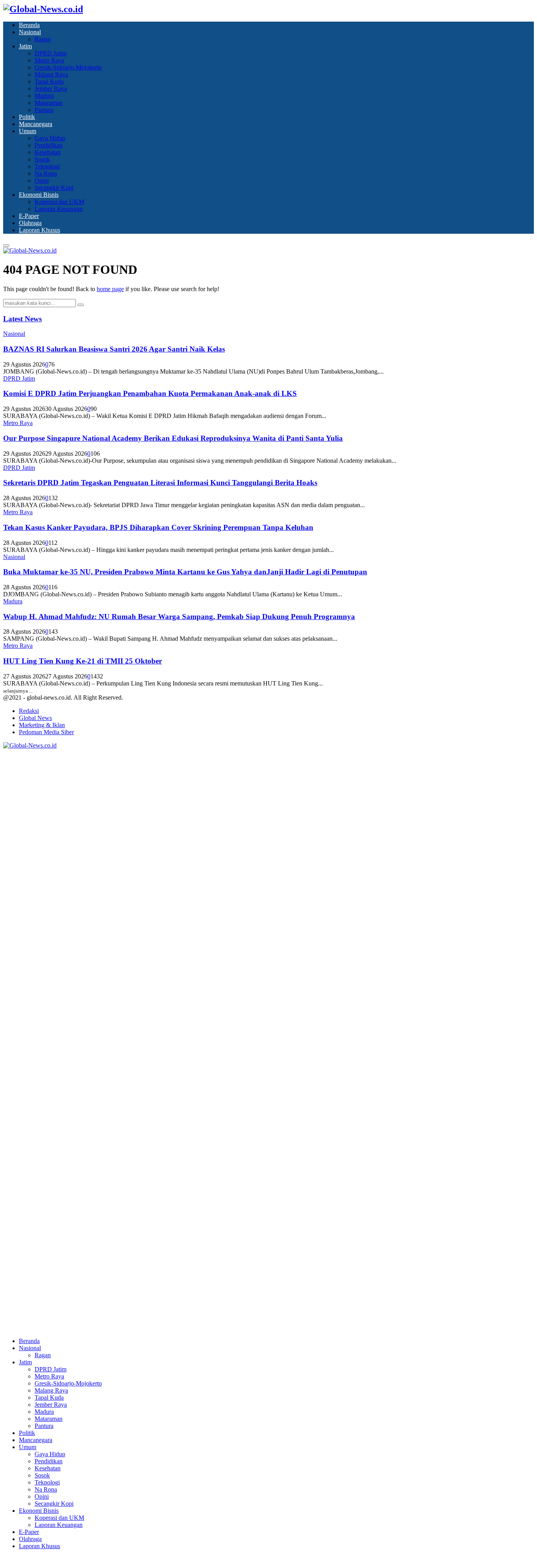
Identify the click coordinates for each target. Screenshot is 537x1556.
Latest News (22, 319)
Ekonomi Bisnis (39, 194)
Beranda (29, 25)
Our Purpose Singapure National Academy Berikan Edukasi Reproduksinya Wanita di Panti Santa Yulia (173, 438)
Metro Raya (49, 60)
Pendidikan (49, 145)
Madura (44, 95)
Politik (27, 117)
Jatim (25, 46)
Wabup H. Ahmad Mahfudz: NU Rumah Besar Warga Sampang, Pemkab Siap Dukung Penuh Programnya (179, 616)
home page (110, 289)
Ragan (43, 39)
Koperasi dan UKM (59, 201)
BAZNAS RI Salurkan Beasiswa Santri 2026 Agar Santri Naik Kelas (114, 349)
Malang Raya (51, 74)
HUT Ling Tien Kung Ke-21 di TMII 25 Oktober (82, 661)
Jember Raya (51, 88)
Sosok (42, 159)
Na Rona (46, 173)
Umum (27, 131)
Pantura (44, 109)
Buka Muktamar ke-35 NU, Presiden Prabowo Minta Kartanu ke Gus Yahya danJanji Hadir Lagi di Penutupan (185, 572)
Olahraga (30, 223)
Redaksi (29, 710)
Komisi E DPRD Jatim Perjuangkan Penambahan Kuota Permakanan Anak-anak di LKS (150, 393)
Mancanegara (35, 124)
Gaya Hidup (50, 138)
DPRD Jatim (50, 53)
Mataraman (49, 102)
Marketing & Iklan (42, 725)
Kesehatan (48, 152)
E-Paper (29, 216)
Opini (42, 180)
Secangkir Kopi (54, 187)
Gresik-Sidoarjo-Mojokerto (68, 67)
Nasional (30, 32)
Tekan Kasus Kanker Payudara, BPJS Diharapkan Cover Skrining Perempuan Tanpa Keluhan (158, 527)
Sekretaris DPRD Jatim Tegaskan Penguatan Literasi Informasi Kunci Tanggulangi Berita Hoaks (160, 482)
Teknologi (47, 166)
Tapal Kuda (49, 81)
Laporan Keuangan (59, 208)
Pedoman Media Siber (46, 732)
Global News (35, 718)
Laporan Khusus (39, 230)
